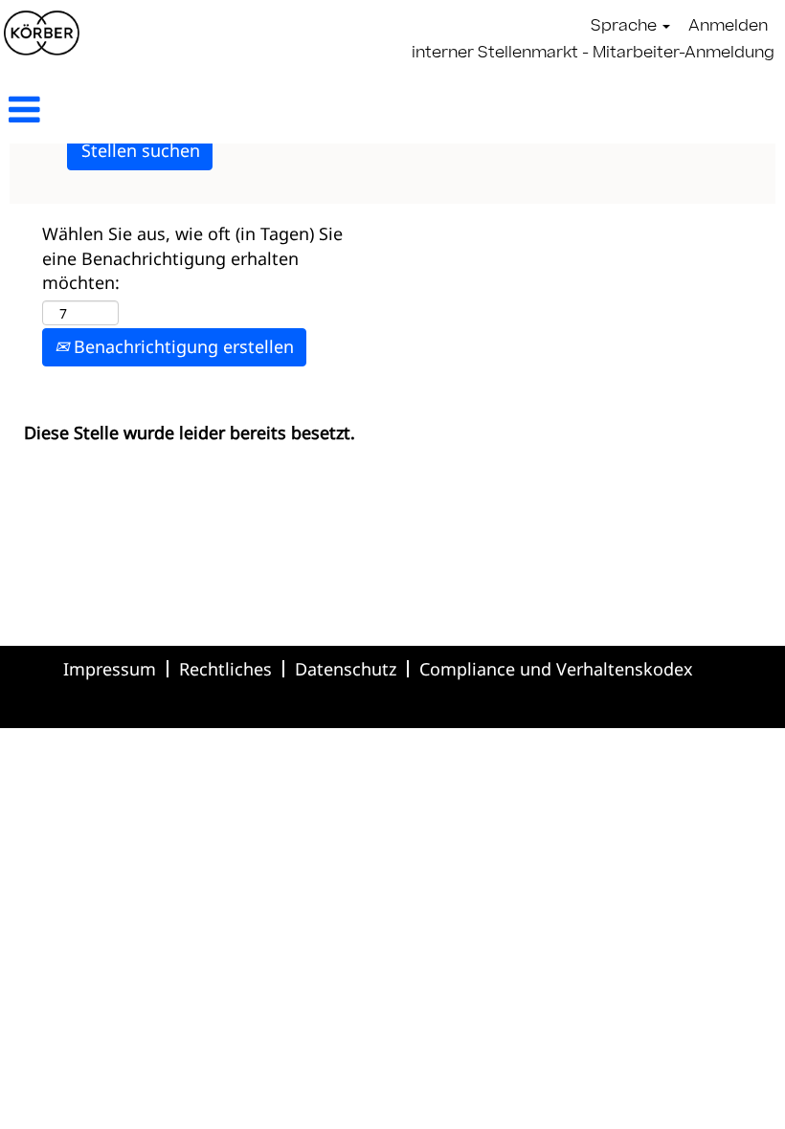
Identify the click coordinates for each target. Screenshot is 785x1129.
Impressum (109, 668)
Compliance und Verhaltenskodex (556, 668)
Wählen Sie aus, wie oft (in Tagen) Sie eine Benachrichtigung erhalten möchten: (192, 258)
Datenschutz (345, 668)
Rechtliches (225, 668)
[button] (130, 111)
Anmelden (728, 26)
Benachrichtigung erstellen (181, 346)
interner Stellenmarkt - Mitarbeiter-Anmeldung (593, 53)
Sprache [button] (626, 26)
